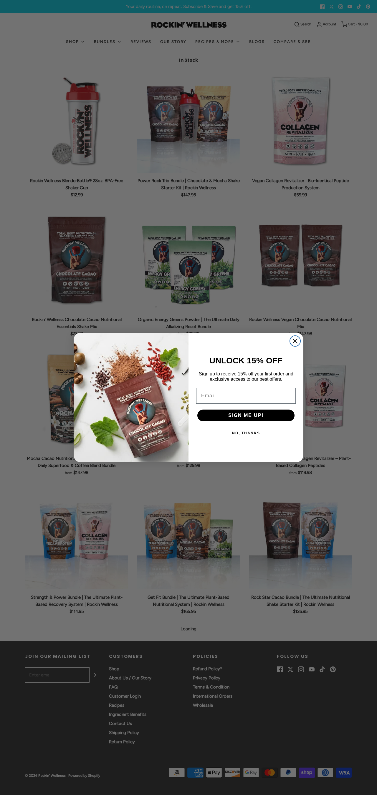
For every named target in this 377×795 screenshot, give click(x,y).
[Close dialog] (295, 341)
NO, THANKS (246, 433)
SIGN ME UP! (246, 415)
